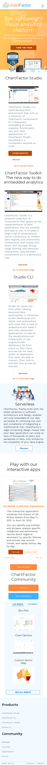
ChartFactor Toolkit (11, 722)
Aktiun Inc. (11, 763)
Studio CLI (7, 727)
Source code (31, 552)
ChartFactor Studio (11, 713)
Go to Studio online (23, 166)
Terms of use (30, 763)
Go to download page (23, 270)
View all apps (23, 567)
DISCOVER (22, 265)
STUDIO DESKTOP (20, 153)
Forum (23, 588)
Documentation (23, 596)
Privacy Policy (40, 763)
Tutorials (6, 747)
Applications (7, 751)
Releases (6, 742)
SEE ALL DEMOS (23, 692)
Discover (16, 160)
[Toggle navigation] (42, 6)
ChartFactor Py (9, 718)
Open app (16, 552)
